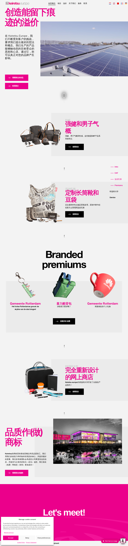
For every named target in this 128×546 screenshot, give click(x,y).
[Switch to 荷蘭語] (110, 3)
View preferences (43, 538)
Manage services (9, 532)
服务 (80, 3)
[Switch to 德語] (126, 3)
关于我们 (72, 3)
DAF (116, 173)
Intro (116, 167)
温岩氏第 (118, 179)
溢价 (65, 3)
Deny (27, 538)
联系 (85, 3)
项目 (59, 3)
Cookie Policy (21, 542)
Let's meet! (64, 512)
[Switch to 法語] (122, 3)
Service (112, 197)
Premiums (118, 185)
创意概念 (52, 3)
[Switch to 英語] (114, 3)
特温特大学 (114, 191)
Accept (10, 538)
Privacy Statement (31, 542)
